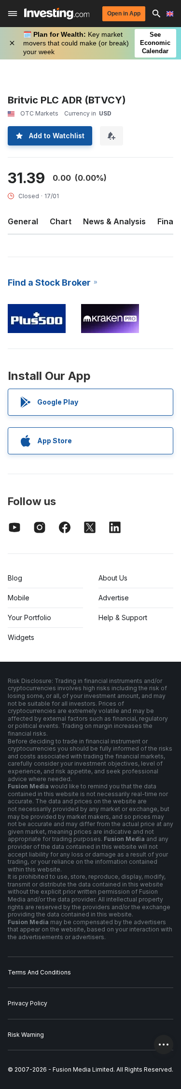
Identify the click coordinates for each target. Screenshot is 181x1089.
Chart (60, 221)
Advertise (113, 598)
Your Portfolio (29, 617)
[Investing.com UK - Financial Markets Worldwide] (56, 13)
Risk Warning (26, 1034)
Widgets (21, 637)
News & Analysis (114, 221)
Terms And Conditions (39, 972)
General (23, 221)
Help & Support (122, 617)
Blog (15, 578)
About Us (112, 578)
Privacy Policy (27, 1003)
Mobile (18, 598)
